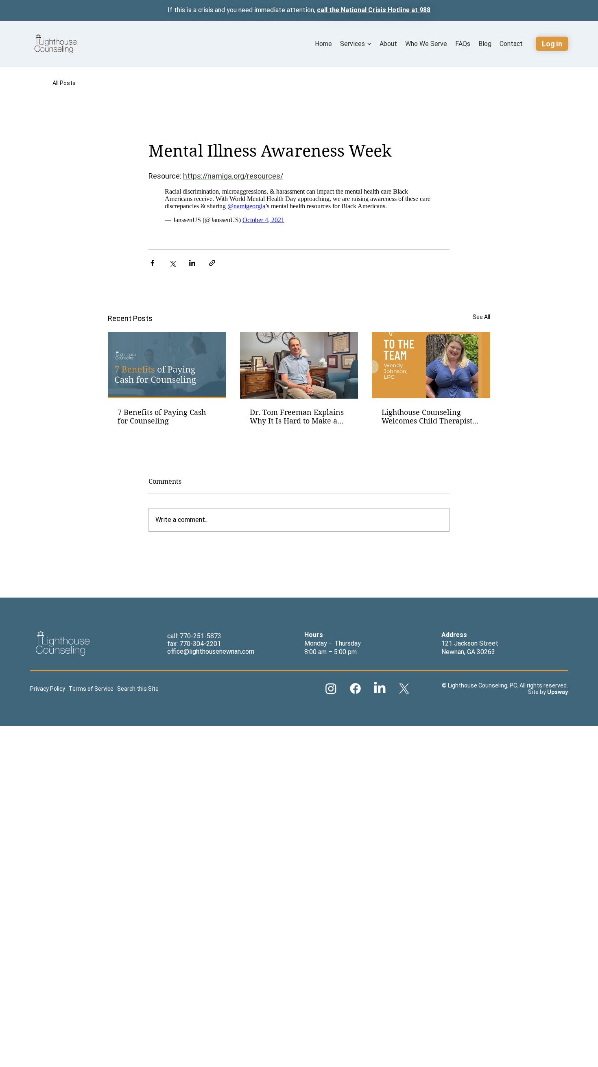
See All (481, 317)
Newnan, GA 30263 (468, 652)
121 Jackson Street (469, 643)
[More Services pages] (369, 44)
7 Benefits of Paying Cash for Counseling (162, 416)
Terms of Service (91, 688)
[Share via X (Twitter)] (172, 263)
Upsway (557, 692)
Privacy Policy (48, 688)
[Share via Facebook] (152, 263)
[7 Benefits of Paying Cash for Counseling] (167, 365)
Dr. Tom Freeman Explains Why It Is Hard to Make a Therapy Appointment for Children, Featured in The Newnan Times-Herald (297, 416)
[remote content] (299, 205)
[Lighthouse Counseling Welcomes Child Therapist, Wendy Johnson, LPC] (431, 365)
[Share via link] (212, 263)
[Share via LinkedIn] (192, 263)
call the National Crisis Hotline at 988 (373, 10)
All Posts (64, 83)
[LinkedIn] (380, 688)
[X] (404, 688)
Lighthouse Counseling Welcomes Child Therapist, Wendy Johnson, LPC (428, 416)
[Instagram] (331, 688)
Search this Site (137, 688)
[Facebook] (355, 688)
